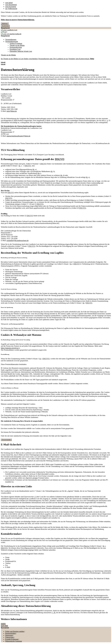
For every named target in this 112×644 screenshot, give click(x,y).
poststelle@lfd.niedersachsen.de (18, 240)
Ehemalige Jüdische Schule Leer (21, 51)
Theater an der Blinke (17, 45)
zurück (3, 624)
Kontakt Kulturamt (11, 639)
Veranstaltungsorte (11, 41)
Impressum (9, 635)
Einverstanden (6, 440)
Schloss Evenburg (16, 43)
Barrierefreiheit (10, 633)
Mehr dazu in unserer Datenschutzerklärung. (18, 20)
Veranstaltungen (10, 39)
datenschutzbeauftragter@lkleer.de (18, 136)
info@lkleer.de (12, 111)
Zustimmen (5, 26)
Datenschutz (9, 637)
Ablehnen (5, 23)
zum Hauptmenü (11, 5)
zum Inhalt (9, 3)
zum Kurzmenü (10, 7)
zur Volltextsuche (11, 8)
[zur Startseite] (9, 30)
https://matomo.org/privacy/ (10, 348)
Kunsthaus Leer (15, 49)
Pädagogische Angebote (13, 641)
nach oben (4, 626)
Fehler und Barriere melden (14, 631)
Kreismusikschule (16, 47)
